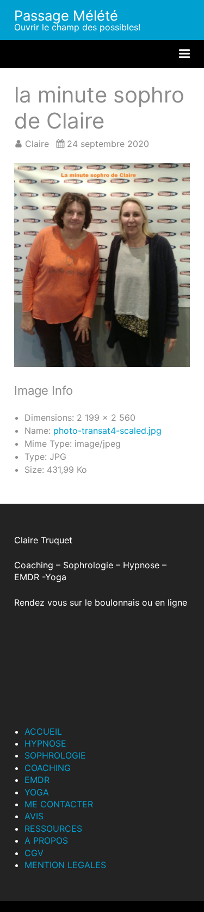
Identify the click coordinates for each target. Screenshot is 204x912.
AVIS (34, 816)
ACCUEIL (43, 731)
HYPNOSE (45, 743)
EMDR (37, 779)
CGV (34, 852)
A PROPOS (46, 840)
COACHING (47, 767)
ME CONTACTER (58, 804)
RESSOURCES (53, 828)
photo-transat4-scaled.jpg (107, 430)
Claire (37, 143)
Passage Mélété (66, 15)
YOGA (36, 792)
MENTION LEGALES (65, 864)
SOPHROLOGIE (55, 755)
